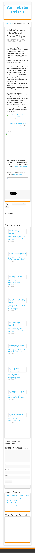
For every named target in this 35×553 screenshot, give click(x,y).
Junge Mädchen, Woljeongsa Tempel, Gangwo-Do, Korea (17, 258)
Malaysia (15, 204)
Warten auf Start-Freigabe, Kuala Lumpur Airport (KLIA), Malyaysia (17, 307)
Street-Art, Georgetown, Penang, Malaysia (16, 419)
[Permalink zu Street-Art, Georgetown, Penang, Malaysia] (17, 416)
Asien (11, 23)
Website (7, 475)
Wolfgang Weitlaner (20, 39)
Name (6, 464)
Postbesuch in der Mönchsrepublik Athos (17, 509)
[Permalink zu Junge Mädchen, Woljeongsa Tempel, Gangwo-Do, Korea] (17, 254)
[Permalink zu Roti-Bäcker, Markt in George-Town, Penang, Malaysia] (17, 325)
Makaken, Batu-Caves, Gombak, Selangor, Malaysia (15, 282)
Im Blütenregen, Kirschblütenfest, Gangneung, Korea (14, 376)
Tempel (7, 206)
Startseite (7, 23)
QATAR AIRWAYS (17, 174)
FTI (19, 157)
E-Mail (6, 470)
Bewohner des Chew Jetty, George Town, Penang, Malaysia (16, 237)
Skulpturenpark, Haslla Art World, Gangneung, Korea (16, 396)
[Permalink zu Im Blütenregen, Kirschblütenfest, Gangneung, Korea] (17, 371)
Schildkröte (22, 204)
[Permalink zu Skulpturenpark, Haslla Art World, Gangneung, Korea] (17, 393)
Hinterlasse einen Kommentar (14, 41)
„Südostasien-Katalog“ (21, 166)
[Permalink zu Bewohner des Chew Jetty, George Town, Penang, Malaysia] (17, 233)
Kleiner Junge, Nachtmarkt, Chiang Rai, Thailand (17, 350)
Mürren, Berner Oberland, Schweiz (16, 503)
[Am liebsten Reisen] (17, 12)
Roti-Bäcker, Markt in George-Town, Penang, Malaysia (15, 330)
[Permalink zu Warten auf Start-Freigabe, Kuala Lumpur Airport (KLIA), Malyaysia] (17, 302)
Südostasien (22, 40)
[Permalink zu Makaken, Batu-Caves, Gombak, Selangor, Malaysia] (17, 277)
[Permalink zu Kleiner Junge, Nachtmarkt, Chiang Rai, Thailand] (17, 347)
